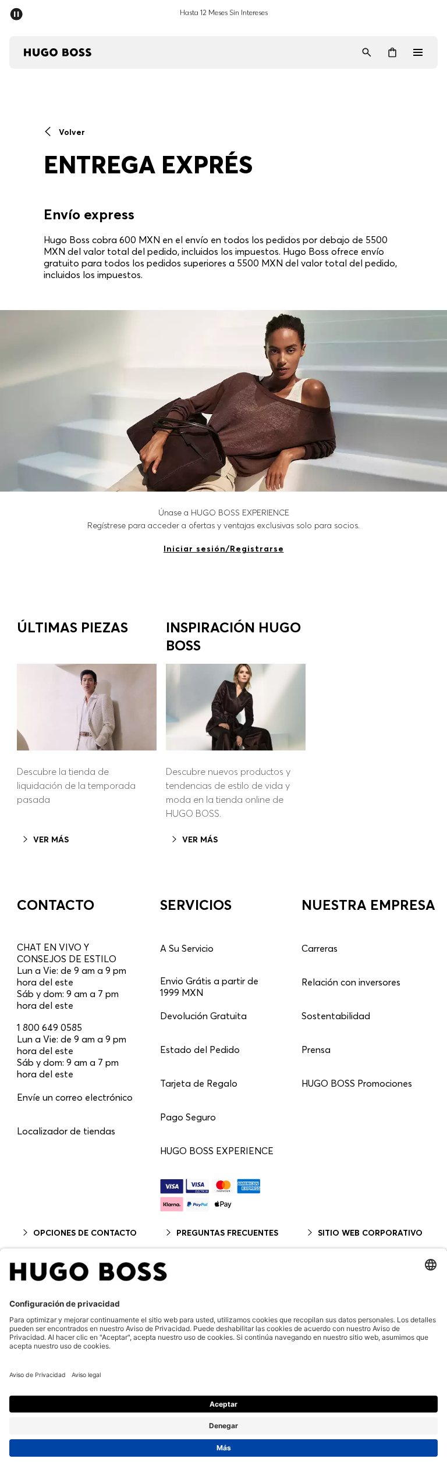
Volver (70, 132)
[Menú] (418, 52)
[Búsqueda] (366, 52)
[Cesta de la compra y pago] (392, 52)
